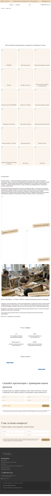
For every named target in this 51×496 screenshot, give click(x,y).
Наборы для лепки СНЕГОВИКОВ (8, 104)
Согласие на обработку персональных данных (12, 487)
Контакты (18, 4)
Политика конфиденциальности (9, 485)
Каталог (11, 4)
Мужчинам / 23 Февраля (25, 104)
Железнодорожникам (25, 143)
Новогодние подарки (25, 65)
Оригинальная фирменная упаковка (42, 65)
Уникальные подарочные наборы (42, 104)
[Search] (29, 5)
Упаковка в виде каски (25, 85)
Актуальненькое (5, 458)
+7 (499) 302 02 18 (45, 4)
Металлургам (25, 163)
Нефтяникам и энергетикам (9, 124)
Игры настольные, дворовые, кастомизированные (12, 465)
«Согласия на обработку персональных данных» (26, 410)
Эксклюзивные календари (25, 124)
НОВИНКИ (8, 65)
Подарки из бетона (42, 143)
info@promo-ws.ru (47, 1)
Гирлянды (9, 85)
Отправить (45, 439)
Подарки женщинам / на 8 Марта (9, 143)
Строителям (42, 163)
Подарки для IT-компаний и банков (42, 124)
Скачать (45, 405)
